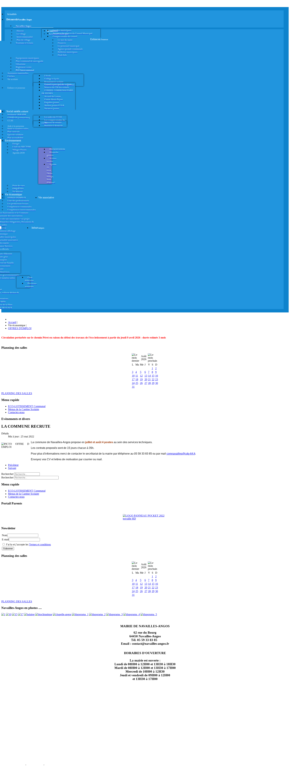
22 (153, 379)
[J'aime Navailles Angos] (114, 614)
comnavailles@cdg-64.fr (180, 453)
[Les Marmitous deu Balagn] (3, 614)
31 (133, 386)
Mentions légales (13, 764)
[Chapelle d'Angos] (62, 614)
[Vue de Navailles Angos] (80, 614)
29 (153, 383)
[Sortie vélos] (148, 614)
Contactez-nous (16, 412)
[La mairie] (131, 614)
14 (149, 375)
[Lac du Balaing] (29, 614)
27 (145, 383)
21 (149, 379)
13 (145, 375)
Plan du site (35, 764)
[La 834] (20, 614)
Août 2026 (143, 358)
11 (136, 375)
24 (133, 383)
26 (141, 383)
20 (145, 379)
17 (133, 379)
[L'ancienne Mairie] (14, 614)
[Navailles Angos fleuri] (97, 614)
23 (156, 379)
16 (156, 375)
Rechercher (7, 474)
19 (141, 379)
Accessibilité (54, 764)
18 (136, 379)
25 (136, 383)
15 (153, 375)
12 (141, 375)
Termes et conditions (40, 544)
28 (149, 383)
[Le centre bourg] (8, 614)
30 (156, 383)
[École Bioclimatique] (43, 614)
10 (133, 375)
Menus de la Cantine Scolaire (23, 409)
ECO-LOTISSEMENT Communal (26, 406)
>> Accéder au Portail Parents (17, 509)
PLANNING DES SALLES (16, 393)
